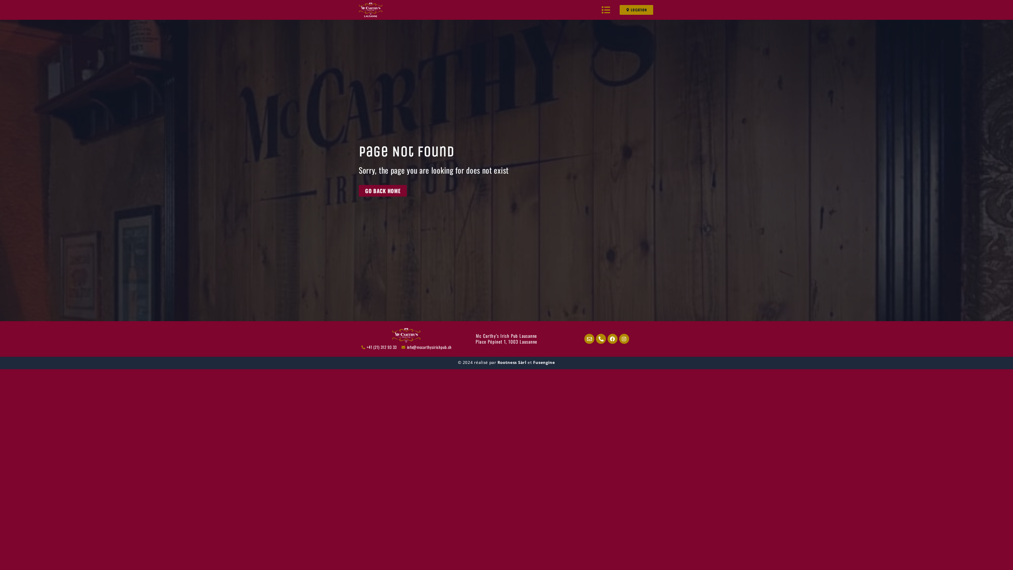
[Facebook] (613, 339)
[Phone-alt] (601, 339)
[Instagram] (624, 339)
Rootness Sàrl (512, 362)
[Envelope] (589, 339)
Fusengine (544, 362)
